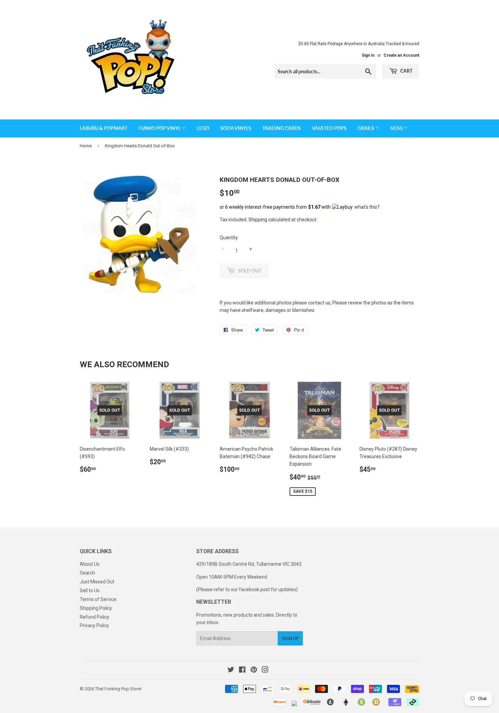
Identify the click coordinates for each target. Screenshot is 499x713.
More (397, 128)
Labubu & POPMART (103, 128)
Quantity (229, 237)
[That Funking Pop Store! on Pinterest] (253, 670)
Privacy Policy (94, 625)
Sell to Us (89, 590)
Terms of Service (98, 599)
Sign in (368, 55)
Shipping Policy (96, 608)
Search (87, 573)
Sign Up (290, 638)
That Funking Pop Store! (118, 688)
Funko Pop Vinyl (160, 128)
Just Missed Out (97, 581)
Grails (366, 128)
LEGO (203, 128)
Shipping (257, 219)
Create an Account (401, 55)
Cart (405, 71)
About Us (89, 564)
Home (86, 145)
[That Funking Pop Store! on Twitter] (230, 670)
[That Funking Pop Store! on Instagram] (265, 670)
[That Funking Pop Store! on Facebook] (242, 670)
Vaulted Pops (329, 128)
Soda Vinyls (235, 128)
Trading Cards (281, 128)
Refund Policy (94, 617)
